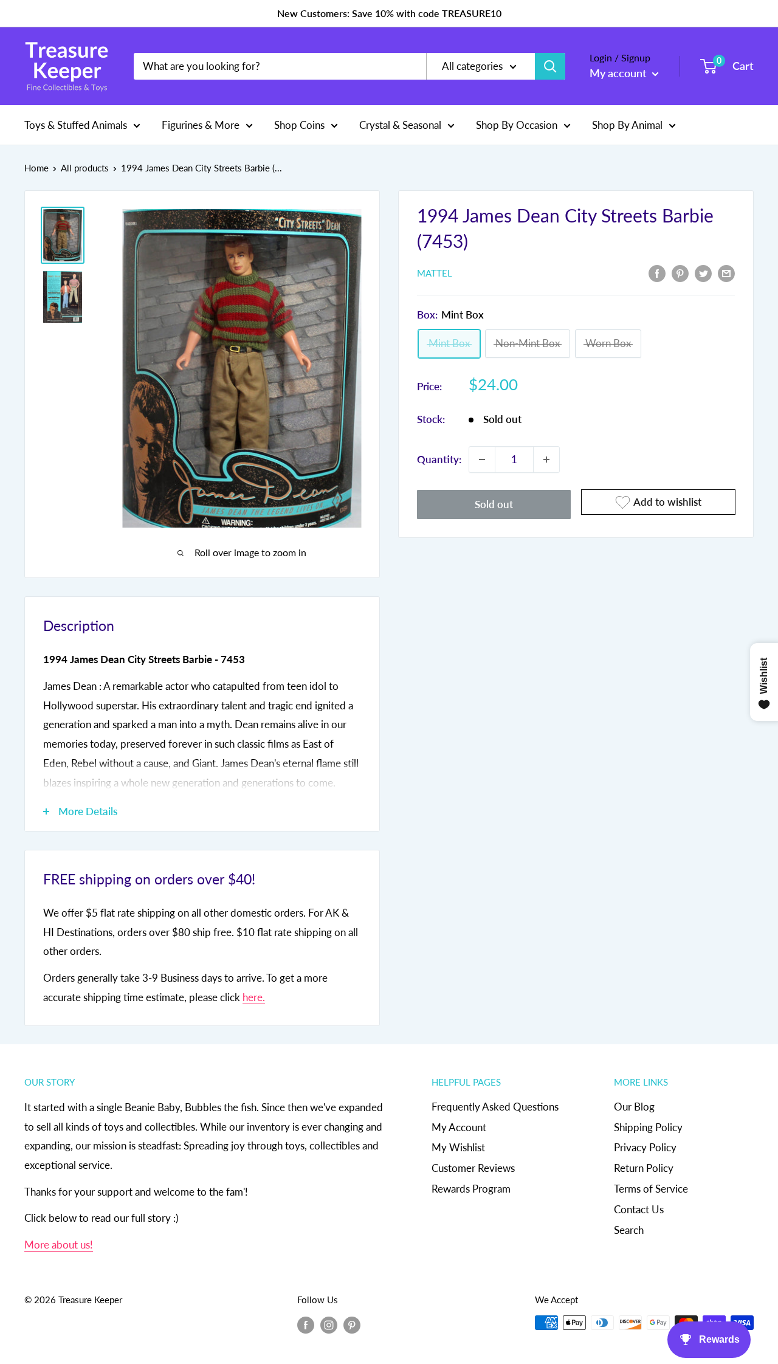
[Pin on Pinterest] (680, 272)
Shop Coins (299, 124)
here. (254, 997)
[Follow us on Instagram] (328, 1324)
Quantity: (439, 459)
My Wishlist (458, 1147)
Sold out (494, 504)
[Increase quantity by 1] (546, 459)
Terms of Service (651, 1188)
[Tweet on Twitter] (703, 272)
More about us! (58, 1244)
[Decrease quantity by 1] (482, 459)
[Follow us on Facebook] (305, 1324)
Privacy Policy (645, 1147)
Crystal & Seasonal (400, 124)
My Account (459, 1127)
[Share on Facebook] (657, 272)
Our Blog (634, 1106)
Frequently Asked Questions (495, 1106)
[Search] (550, 66)
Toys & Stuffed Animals (75, 124)
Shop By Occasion (516, 124)
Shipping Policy (648, 1127)
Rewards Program (471, 1188)
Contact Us (639, 1209)
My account (619, 73)
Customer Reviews (473, 1168)
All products (85, 167)
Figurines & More (200, 124)
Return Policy (643, 1168)
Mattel (434, 273)
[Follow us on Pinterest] (351, 1324)
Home (36, 167)
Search (629, 1230)
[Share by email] (726, 272)
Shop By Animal (627, 124)
